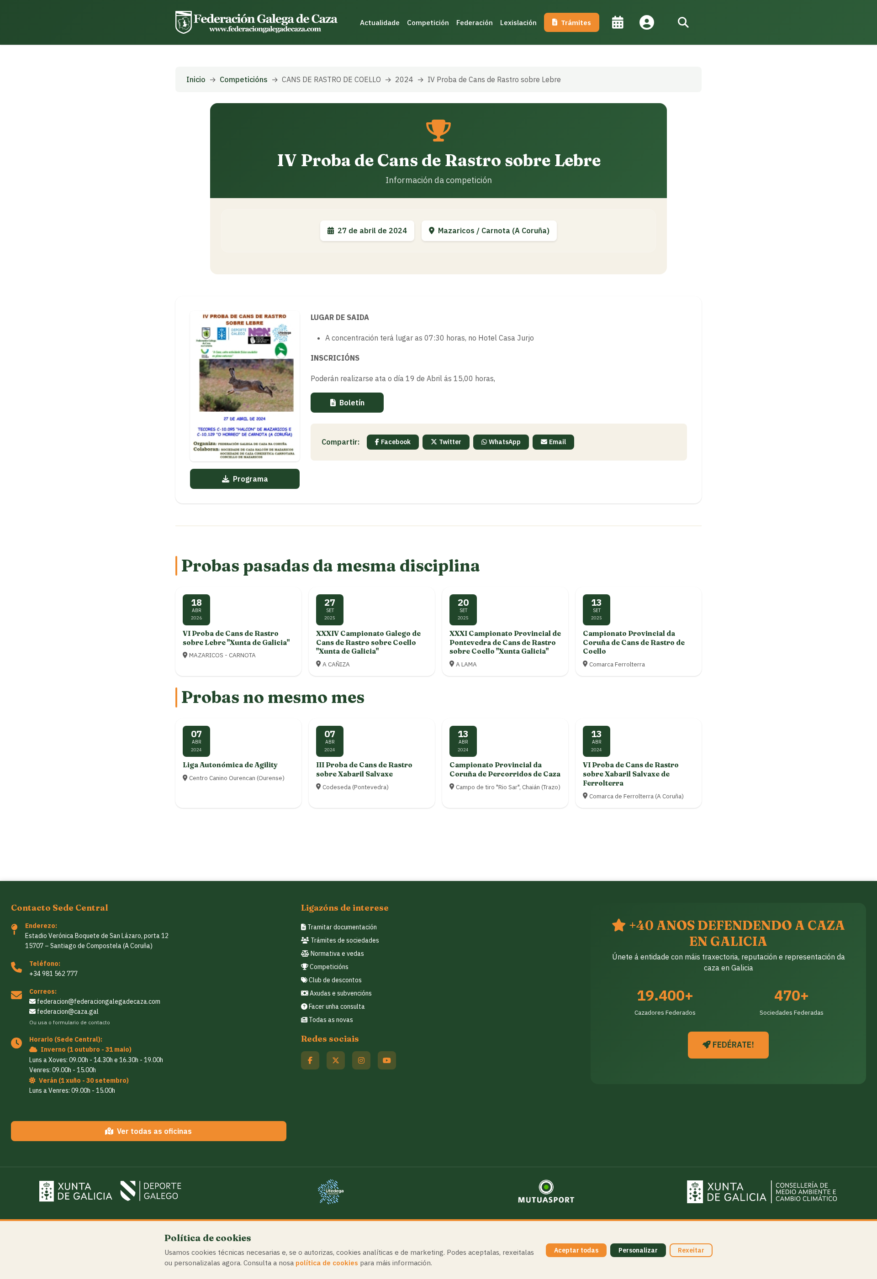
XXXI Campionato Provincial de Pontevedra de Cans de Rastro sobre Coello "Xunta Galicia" (505, 642)
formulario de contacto (81, 1022)
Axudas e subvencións (340, 993)
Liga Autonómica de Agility (230, 764)
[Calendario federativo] (618, 22)
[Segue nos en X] (336, 1060)
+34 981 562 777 (53, 974)
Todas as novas (330, 1020)
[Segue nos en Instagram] (361, 1060)
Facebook (396, 442)
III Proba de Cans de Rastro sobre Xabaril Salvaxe (364, 769)
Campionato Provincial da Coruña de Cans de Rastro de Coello (634, 642)
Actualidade (380, 22)
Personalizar (638, 1250)
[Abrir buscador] (683, 22)
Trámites (576, 22)
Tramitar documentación (341, 927)
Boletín (352, 402)
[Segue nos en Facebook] (310, 1060)
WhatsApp (505, 442)
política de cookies (327, 1262)
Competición (428, 22)
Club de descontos (334, 980)
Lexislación (518, 22)
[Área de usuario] (647, 22)
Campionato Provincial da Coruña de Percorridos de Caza (504, 769)
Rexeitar (691, 1250)
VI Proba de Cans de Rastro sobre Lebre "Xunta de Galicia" (236, 638)
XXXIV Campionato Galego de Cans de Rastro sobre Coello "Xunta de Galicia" (368, 642)
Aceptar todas (576, 1250)
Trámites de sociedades (344, 940)
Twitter (450, 442)
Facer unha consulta (336, 1006)
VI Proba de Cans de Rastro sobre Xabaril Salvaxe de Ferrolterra (631, 773)
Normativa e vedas (336, 953)
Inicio (196, 79)
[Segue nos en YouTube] (387, 1060)
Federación (474, 22)
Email (557, 442)
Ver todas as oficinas (154, 1131)
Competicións (244, 79)
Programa (250, 478)
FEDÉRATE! (732, 1044)
